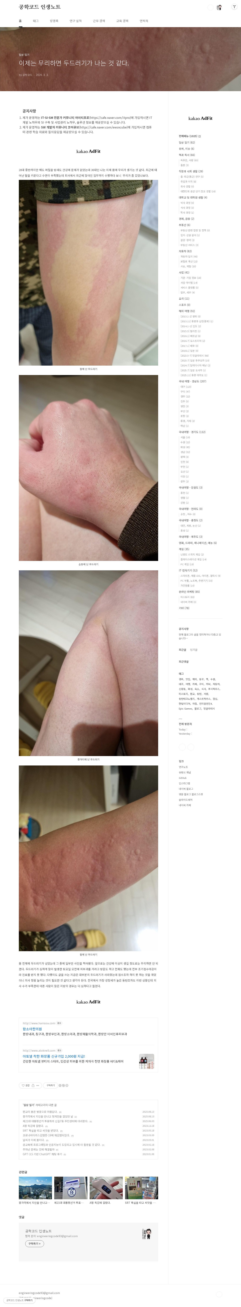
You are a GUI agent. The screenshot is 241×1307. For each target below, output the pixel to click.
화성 (185, 447)
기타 (184, 608)
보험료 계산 (189, 261)
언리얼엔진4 (205, 703)
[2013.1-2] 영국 (191, 316)
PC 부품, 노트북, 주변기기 (197, 580)
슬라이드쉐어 (185, 799)
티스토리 (187, 597)
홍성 (185, 530)
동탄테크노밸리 (187, 698)
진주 (185, 401)
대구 (186, 386)
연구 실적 (76, 20)
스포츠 (184, 305)
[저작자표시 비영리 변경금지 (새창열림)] (63, 1085)
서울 (185, 437)
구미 (185, 391)
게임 (184, 549)
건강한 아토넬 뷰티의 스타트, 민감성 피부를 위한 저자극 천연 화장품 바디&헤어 (73, 1061)
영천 (185, 406)
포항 (185, 416)
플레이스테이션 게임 (194, 559)
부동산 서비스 (189, 245)
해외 (194, 679)
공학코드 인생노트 (40, 7)
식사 (203, 689)
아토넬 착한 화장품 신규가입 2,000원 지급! (54, 1056)
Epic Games (185, 708)
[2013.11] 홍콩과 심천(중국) (197, 321)
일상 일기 (29, 1105)
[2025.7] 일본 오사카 (193, 370)
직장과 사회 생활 (191, 171)
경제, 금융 (186, 219)
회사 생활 (187, 186)
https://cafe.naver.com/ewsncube (103, 127)
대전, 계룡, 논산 (191, 525)
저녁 (208, 684)
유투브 (191, 747)
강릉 (185, 502)
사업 (184, 272)
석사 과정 (187, 207)
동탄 (199, 694)
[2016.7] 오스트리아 (193, 341)
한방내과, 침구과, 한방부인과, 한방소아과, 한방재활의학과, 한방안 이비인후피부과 (75, 1034)
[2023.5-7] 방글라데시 (195, 355)
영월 (185, 498)
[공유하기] (33, 1085)
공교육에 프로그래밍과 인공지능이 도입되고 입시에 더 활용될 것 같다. (62, 1145)
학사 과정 (187, 212)
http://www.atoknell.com (39, 1050)
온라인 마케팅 (189, 592)
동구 (201, 679)
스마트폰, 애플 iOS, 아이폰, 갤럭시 (200, 575)
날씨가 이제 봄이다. (34, 1140)
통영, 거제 (188, 421)
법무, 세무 (188, 292)
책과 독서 (187, 155)
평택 (185, 457)
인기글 (194, 650)
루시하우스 (214, 689)
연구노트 (183, 767)
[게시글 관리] (37, 1085)
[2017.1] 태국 (189, 346)
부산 (185, 411)
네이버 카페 (188, 602)
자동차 (185, 251)
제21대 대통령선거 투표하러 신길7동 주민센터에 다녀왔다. (55, 1121)
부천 (185, 466)
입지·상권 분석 (190, 235)
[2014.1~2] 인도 (191, 326)
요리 (184, 298)
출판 (185, 165)
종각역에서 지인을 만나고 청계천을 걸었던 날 (48, 1116)
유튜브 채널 (185, 772)
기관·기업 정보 (191, 278)
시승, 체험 (188, 266)
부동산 (184, 225)
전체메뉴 (188, 136)
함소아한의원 (32, 1029)
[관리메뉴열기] (234, 6)
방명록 (54, 20)
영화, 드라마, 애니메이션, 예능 (198, 543)
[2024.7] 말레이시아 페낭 (195, 365)
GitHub (183, 778)
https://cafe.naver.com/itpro (110, 117)
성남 (185, 452)
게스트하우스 (203, 698)
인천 (185, 462)
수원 (185, 442)
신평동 (182, 689)
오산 (185, 471)
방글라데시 (209, 708)
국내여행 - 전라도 (191, 509)
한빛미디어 (184, 703)
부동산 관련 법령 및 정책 (195, 230)
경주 (185, 396)
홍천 (185, 493)
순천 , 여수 (188, 514)
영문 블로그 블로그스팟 (191, 794)
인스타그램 (182, 747)
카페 (194, 684)
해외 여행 (187, 311)
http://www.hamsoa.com (39, 1023)
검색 (210, 7)
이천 (185, 476)
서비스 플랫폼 (189, 287)
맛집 (188, 679)
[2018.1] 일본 (189, 350)
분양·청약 (187, 240)
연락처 (144, 20)
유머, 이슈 (186, 148)
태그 (36, 20)
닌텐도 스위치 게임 (192, 554)
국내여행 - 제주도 (191, 537)
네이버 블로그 (186, 789)
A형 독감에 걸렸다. (33, 1126)
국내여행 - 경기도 (192, 432)
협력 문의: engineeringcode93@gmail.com (51, 1236)
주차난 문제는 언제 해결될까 (38, 1149)
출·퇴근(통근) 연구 (192, 176)
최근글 (182, 650)
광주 (185, 481)
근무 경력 (99, 20)
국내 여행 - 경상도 (192, 381)
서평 (206, 694)
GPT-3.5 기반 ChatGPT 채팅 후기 (42, 1154)
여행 (188, 684)
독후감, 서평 (189, 160)
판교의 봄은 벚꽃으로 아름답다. (40, 1112)
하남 (185, 426)
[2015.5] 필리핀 (191, 331)
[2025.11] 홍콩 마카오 (194, 375)
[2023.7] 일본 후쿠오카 (195, 360)
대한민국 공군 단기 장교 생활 (198, 191)
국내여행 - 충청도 (191, 520)
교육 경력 (122, 20)
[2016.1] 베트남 (191, 336)
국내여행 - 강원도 (191, 487)
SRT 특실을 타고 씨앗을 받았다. (41, 1130)
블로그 (197, 708)
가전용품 (187, 585)
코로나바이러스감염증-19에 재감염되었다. (46, 1135)
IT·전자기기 (188, 570)
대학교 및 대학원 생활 (193, 197)
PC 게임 (187, 564)
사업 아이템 (189, 282)
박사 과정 (187, 203)
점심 (215, 698)
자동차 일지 (189, 256)
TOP (219, 1294)
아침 (194, 703)
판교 (192, 694)
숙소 (197, 689)
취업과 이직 (188, 181)
